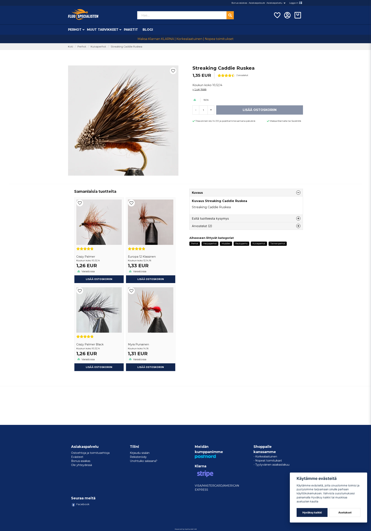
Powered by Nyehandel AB (186, 529)
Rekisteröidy (138, 457)
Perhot (75, 29)
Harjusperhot (210, 243)
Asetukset (344, 512)
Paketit (131, 29)
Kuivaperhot (98, 46)
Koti (70, 46)
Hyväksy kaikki (312, 512)
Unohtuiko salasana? (143, 461)
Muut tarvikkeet (102, 29)
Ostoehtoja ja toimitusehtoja (90, 453)
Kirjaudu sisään (140, 453)
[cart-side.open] (298, 15)
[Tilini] (287, 15)
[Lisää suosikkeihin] (277, 15)
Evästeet (77, 457)
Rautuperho (241, 243)
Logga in (293, 3)
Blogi (148, 29)
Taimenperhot (277, 243)
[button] (300, 3)
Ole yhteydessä (81, 465)
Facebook (82, 504)
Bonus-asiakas (239, 3)
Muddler (226, 243)
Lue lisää (200, 89)
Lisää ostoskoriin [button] (99, 279)
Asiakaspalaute (257, 3)
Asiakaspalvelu (274, 3)
